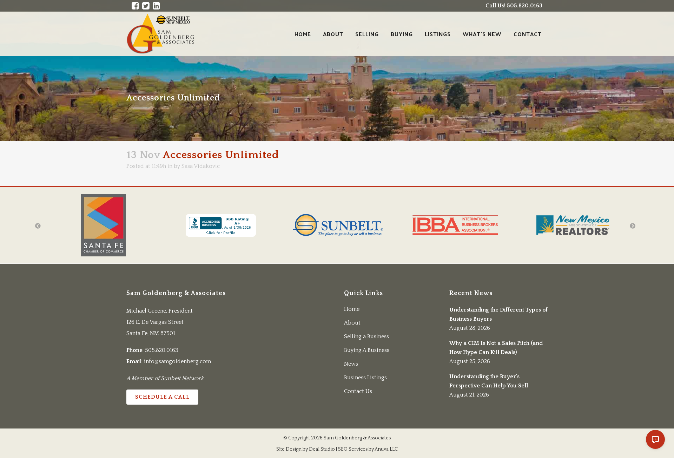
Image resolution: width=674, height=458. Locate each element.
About (352, 323)
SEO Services (353, 449)
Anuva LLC (386, 449)
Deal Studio (322, 449)
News (351, 364)
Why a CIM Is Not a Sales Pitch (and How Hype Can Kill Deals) (496, 347)
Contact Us (358, 391)
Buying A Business (366, 350)
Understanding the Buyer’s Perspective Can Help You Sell (488, 381)
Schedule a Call (162, 397)
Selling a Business (366, 336)
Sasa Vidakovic (200, 166)
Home (351, 309)
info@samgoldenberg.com (177, 361)
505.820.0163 (161, 350)
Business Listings (365, 377)
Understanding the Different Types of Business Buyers (498, 314)
